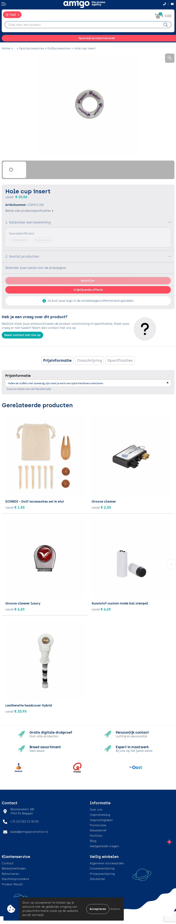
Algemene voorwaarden (107, 863)
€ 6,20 (15, 609)
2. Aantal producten (22, 256)
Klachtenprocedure (15, 879)
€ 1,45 (15, 507)
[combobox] (82, 24)
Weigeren (115, 909)
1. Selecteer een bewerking (28, 222)
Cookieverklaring (102, 868)
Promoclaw (98, 825)
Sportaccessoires (31, 48)
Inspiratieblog (100, 814)
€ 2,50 (101, 507)
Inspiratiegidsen (101, 820)
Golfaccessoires (58, 48)
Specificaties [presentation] (120, 360)
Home (6, 48)
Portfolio (96, 835)
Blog (93, 841)
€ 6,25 (101, 609)
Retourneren (10, 873)
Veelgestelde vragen (104, 846)
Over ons (96, 809)
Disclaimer (97, 879)
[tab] (57, 360)
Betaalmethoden (14, 868)
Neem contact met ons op (22, 335)
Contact (8, 863)
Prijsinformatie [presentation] (57, 360)
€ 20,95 (16, 711)
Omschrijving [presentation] (89, 360)
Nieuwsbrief (98, 830)
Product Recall (12, 884)
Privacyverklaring (102, 873)
